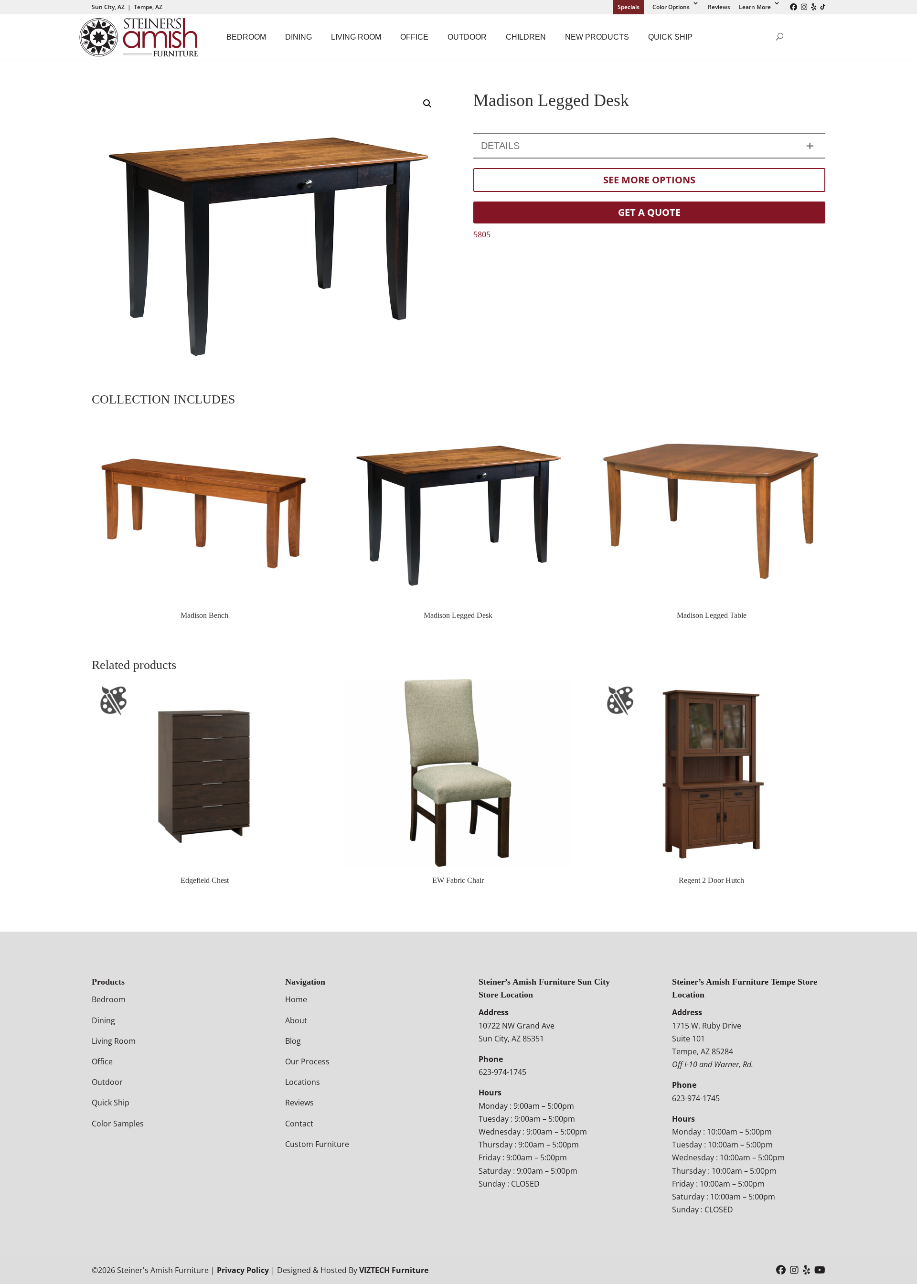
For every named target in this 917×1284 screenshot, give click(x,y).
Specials (629, 7)
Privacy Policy (243, 1270)
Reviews (719, 7)
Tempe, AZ (148, 7)
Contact (299, 1123)
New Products (597, 37)
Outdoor (467, 37)
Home (296, 999)
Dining (298, 37)
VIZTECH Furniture (393, 1270)
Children (526, 37)
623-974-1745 (502, 1072)
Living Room (356, 37)
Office (414, 37)
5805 (481, 234)
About (296, 1020)
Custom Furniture (317, 1144)
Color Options (671, 7)
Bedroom (246, 37)
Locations (302, 1082)
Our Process (307, 1061)
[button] (427, 103)
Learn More (755, 7)
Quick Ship (670, 37)
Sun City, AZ (108, 7)
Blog (293, 1041)
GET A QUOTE (649, 212)
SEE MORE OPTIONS (649, 179)
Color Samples (118, 1123)
